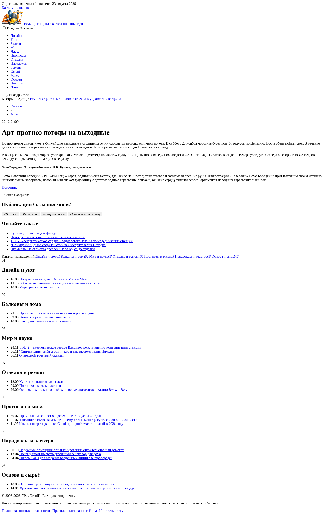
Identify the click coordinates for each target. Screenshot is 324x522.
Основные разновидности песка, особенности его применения (66, 484)
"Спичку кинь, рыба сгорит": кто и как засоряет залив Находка (58, 245)
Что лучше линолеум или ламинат (45, 321)
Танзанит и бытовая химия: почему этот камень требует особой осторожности (78, 420)
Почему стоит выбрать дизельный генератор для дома (60, 454)
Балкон (16, 43)
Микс (15, 75)
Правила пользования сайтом (74, 511)
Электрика (113, 99)
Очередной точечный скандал (41, 355)
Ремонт (16, 67)
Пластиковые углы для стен (40, 385)
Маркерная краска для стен (39, 287)
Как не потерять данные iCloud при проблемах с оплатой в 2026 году (71, 424)
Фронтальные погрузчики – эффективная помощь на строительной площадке (77, 488)
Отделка (17, 59)
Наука (15, 51)
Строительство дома (57, 99)
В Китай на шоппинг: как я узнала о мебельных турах (60, 283)
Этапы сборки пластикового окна (44, 317)
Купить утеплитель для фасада (33, 233)
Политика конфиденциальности (26, 511)
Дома (15, 87)
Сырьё (15, 71)
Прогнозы (18, 55)
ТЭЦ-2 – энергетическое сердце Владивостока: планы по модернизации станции (72, 241)
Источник (9, 187)
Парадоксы (19, 63)
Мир (14, 47)
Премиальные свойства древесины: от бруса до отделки (53, 249)
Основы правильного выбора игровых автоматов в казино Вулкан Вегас (74, 389)
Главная (16, 106)
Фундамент (95, 99)
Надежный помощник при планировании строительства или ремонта (71, 450)
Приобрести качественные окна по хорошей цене (48, 237)
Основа (16, 79)
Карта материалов (15, 7)
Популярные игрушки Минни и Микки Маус (53, 279)
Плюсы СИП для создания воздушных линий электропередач (65, 458)
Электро (17, 83)
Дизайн (16, 36)
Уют (14, 39)
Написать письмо (112, 511)
